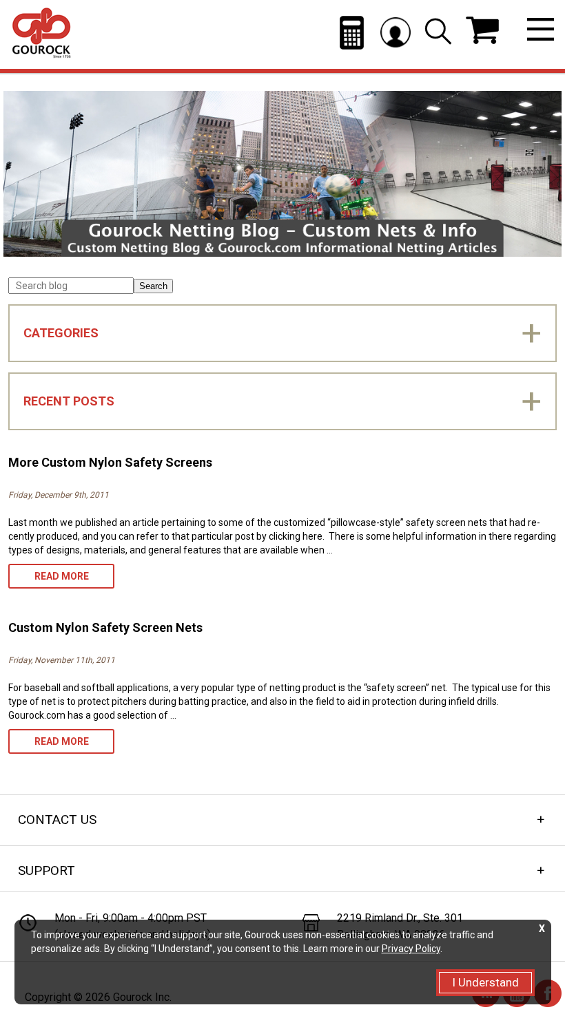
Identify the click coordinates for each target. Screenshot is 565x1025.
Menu (540, 29)
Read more (74, 579)
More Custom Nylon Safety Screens (110, 462)
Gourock (41, 33)
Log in (395, 31)
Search (153, 286)
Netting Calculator (352, 33)
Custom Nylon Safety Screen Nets (105, 627)
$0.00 (482, 30)
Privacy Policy (411, 948)
